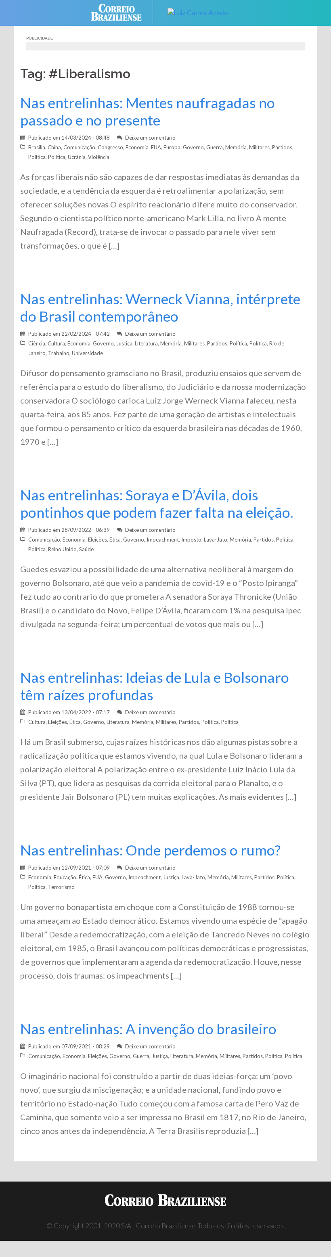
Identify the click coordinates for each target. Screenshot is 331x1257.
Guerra (214, 147)
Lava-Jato (215, 539)
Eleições (97, 539)
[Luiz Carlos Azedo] (197, 12)
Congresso (110, 147)
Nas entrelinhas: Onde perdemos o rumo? (150, 850)
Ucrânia (77, 157)
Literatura (146, 343)
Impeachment (163, 539)
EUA (156, 147)
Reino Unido (62, 549)
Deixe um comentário (150, 137)
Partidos (282, 147)
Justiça (124, 343)
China (54, 147)
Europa (171, 147)
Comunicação (79, 147)
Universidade (87, 353)
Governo (193, 147)
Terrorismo (61, 887)
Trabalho (58, 353)
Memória (236, 147)
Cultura (56, 343)
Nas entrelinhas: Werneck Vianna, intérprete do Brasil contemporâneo (160, 307)
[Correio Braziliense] (122, 12)
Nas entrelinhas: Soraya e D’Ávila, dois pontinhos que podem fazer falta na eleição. (156, 503)
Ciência (36, 343)
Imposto (191, 539)
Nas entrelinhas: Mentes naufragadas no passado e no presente (147, 111)
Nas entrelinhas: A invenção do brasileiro (148, 1028)
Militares (259, 147)
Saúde (86, 549)
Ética (115, 539)
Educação (65, 877)
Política (37, 157)
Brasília (36, 147)
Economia (137, 147)
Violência (98, 157)
